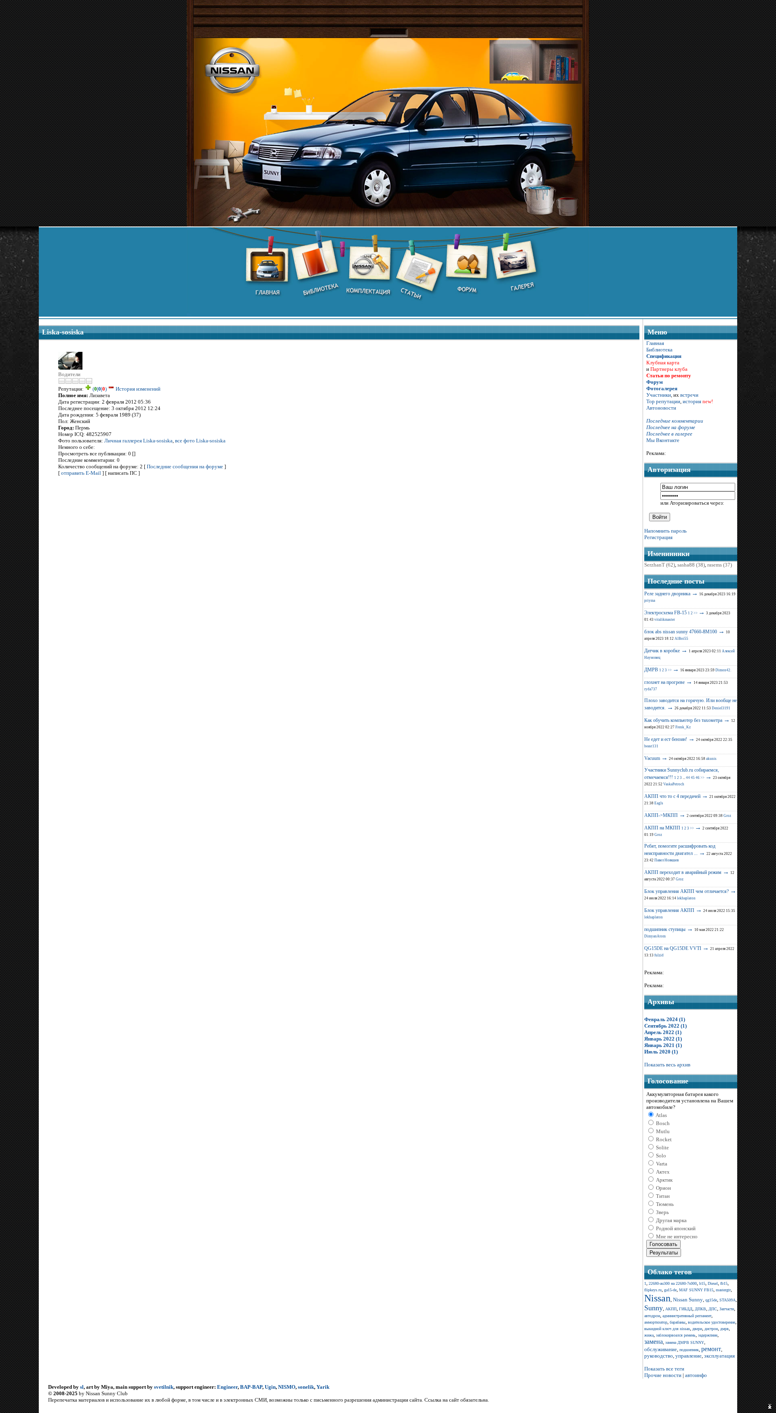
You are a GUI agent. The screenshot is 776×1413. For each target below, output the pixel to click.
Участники (658, 395)
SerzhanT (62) (659, 565)
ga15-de (670, 1290)
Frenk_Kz (683, 727)
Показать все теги (664, 1369)
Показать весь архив (667, 1065)
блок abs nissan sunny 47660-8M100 (680, 632)
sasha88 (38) (691, 565)
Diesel (713, 1283)
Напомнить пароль (665, 531)
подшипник (689, 1349)
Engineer (227, 1387)
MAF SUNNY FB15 (696, 1290)
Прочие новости (662, 1375)
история (692, 401)
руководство (658, 1356)
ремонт (711, 1348)
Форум (654, 382)
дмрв (724, 1328)
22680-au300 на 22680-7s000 (673, 1283)
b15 (702, 1283)
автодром (652, 1316)
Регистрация (658, 537)
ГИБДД (685, 1309)
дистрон (711, 1328)
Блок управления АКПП (669, 910)
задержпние (707, 1335)
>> (696, 613)
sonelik (306, 1387)
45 (693, 778)
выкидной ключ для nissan (667, 1328)
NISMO (286, 1387)
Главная (655, 343)
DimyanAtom (655, 936)
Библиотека (659, 350)
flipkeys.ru (653, 1290)
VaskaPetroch (673, 784)
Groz (727, 816)
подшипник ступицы (664, 929)
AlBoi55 (681, 639)
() (100, 389)
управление (688, 1356)
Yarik (322, 1387)
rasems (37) (719, 565)
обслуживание (660, 1349)
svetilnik (163, 1387)
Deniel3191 (721, 708)
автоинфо (696, 1375)
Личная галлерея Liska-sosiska (138, 441)
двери (697, 1328)
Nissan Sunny (688, 1300)
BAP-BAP (251, 1387)
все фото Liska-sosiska (200, 441)
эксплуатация (719, 1356)
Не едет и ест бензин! (665, 739)
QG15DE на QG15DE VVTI (672, 948)
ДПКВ (700, 1309)
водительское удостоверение (711, 1322)
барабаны (677, 1322)
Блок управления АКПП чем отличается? (686, 891)
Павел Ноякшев (666, 860)
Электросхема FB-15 (665, 613)
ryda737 (650, 689)
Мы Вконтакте (662, 440)
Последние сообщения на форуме (185, 466)
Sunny (653, 1308)
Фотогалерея (661, 388)
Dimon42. (723, 670)
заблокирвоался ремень (676, 1335)
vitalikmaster (664, 620)
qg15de (711, 1300)
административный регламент (686, 1316)
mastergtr (723, 1290)
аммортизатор (655, 1322)
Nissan (657, 1298)
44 (688, 778)
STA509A (727, 1300)
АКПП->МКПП (661, 815)
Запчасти (726, 1309)
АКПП (671, 1309)
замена (653, 1341)
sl (82, 1387)
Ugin (270, 1387)
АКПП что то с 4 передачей (672, 796)
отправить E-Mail (81, 473)
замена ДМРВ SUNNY (684, 1342)
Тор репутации (663, 401)
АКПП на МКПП (662, 828)
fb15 (724, 1283)
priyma (649, 601)
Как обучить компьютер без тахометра (683, 720)
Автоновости (661, 408)
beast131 (651, 746)
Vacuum (652, 758)
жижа (649, 1335)
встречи (689, 395)
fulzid (659, 955)
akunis (711, 759)
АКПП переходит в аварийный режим (682, 872)
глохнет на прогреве (664, 682)
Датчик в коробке (662, 651)
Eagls (658, 803)
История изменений (138, 389)
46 (698, 778)
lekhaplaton (686, 898)
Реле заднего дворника (667, 594)
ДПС (713, 1309)
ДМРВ (651, 670)
